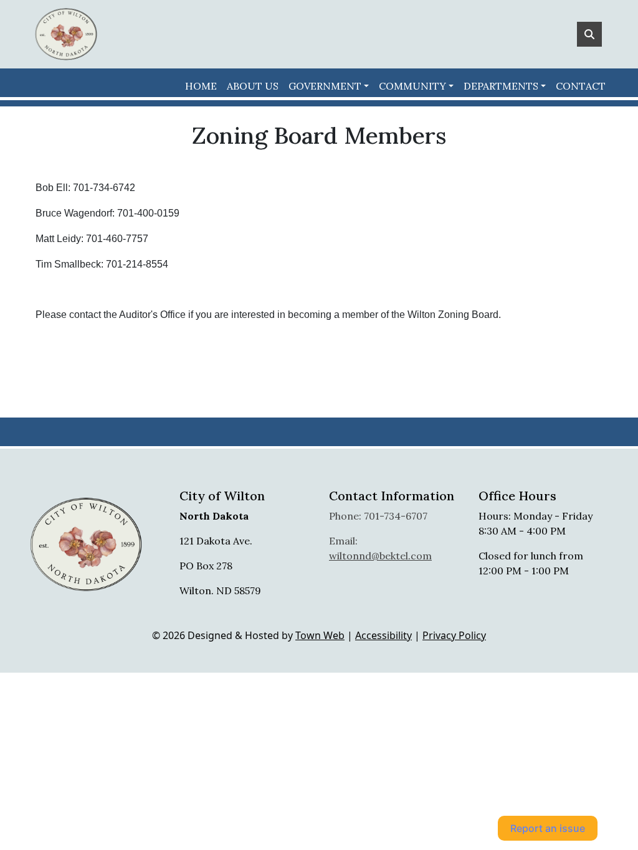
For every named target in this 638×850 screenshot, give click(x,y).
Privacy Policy (454, 635)
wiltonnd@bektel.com (380, 555)
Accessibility (383, 635)
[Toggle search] (589, 34)
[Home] (66, 34)
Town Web (320, 635)
